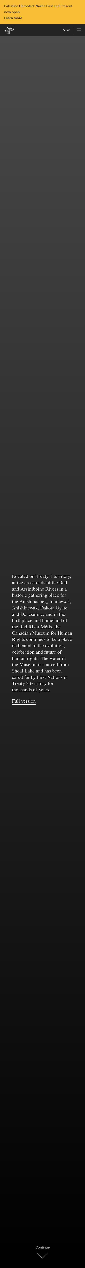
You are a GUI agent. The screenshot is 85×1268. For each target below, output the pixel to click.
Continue (42, 1247)
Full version (24, 701)
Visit (66, 30)
